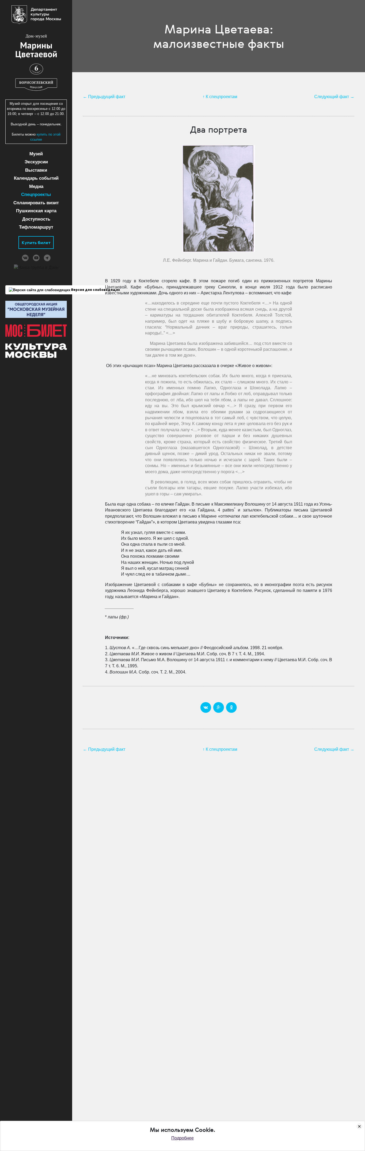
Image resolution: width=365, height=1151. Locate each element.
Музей (36, 153)
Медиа (36, 186)
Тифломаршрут (36, 227)
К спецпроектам (221, 96)
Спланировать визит (36, 202)
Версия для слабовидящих (94, 290)
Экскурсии (36, 161)
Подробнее (182, 1138)
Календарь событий (36, 178)
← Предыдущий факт (104, 96)
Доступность (36, 219)
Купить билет (36, 242)
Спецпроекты (36, 194)
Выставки (36, 170)
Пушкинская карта (36, 210)
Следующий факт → (334, 96)
